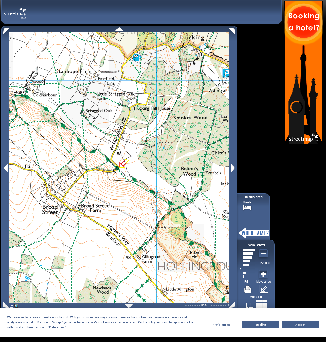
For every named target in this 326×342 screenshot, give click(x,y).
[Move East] (233, 168)
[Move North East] (233, 30)
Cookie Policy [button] (146, 322)
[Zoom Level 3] (247, 269)
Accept (300, 324)
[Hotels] (247, 207)
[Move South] (129, 306)
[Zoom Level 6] (247, 257)
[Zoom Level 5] (247, 261)
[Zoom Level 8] (247, 250)
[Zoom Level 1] (247, 276)
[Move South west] (5, 305)
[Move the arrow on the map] (264, 287)
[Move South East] (233, 305)
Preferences (221, 324)
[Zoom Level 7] (247, 253)
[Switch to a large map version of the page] (256, 305)
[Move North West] (5, 30)
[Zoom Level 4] (247, 265)
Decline (261, 324)
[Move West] (5, 168)
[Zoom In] (264, 274)
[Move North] (119, 29)
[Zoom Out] (264, 254)
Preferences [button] (56, 327)
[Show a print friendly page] (248, 287)
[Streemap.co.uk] (15, 10)
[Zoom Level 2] (247, 273)
